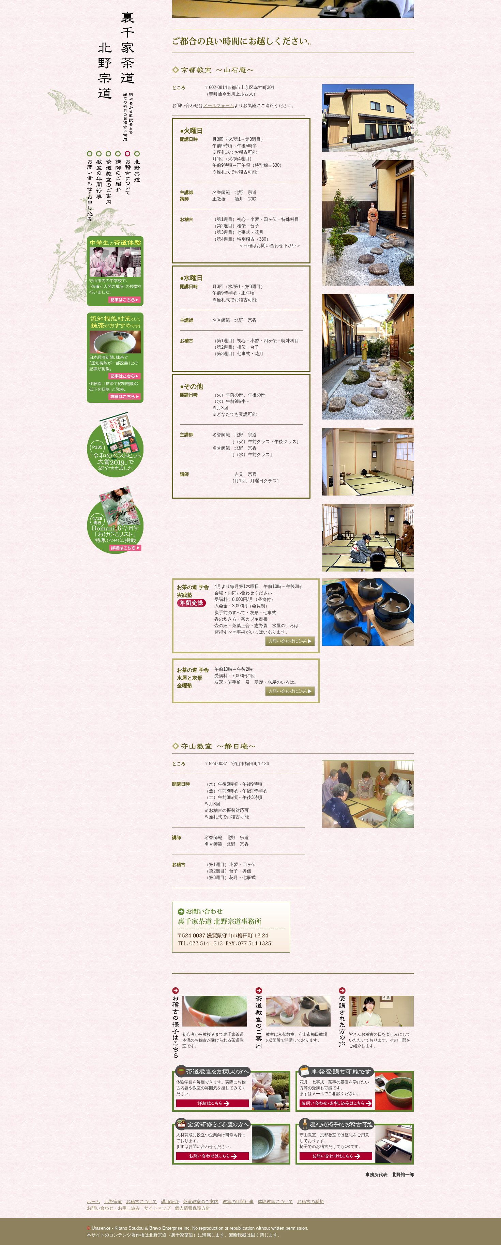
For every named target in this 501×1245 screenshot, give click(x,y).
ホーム (93, 1201)
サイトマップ (157, 1208)
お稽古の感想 (310, 1201)
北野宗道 (113, 1201)
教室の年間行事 (238, 1201)
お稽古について (141, 1201)
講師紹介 (170, 1201)
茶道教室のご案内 (200, 1201)
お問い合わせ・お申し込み (113, 1208)
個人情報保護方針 (192, 1208)
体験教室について (275, 1201)
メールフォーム (218, 105)
